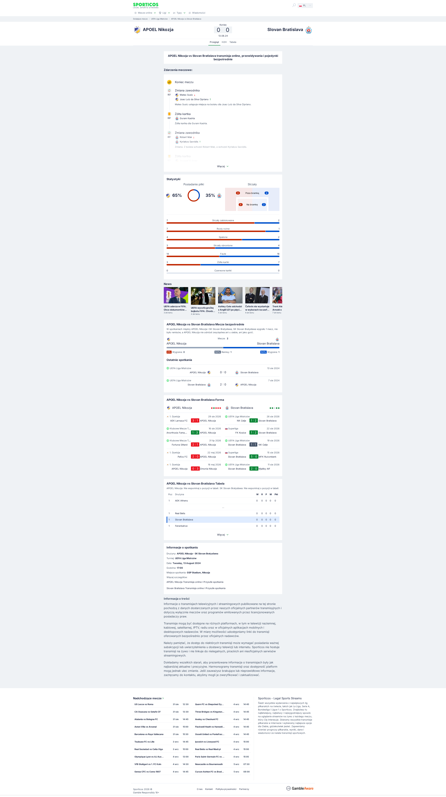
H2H (224, 42)
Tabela (232, 42)
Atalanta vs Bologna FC (146, 719)
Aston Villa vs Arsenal (145, 726)
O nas (199, 789)
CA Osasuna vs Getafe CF (147, 711)
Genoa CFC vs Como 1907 (147, 771)
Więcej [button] (221, 166)
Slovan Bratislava (268, 343)
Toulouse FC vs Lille (144, 741)
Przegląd (214, 42)
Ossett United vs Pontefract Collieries (211, 734)
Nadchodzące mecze (147, 698)
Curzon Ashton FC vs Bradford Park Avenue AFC (211, 771)
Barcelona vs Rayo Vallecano (148, 734)
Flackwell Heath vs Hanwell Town (211, 726)
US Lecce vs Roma (143, 704)
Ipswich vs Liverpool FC (207, 741)
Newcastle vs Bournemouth (209, 764)
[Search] (294, 5)
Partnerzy (244, 789)
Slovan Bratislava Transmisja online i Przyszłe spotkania (196, 588)
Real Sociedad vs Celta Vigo (148, 749)
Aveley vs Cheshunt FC (206, 719)
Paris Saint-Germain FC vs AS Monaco (211, 756)
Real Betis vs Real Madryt (208, 749)
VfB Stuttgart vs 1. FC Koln (147, 764)
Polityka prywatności (226, 789)
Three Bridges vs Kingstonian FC (211, 711)
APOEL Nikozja (176, 343)
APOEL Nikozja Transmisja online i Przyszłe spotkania (195, 582)
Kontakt (209, 789)
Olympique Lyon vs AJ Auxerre (150, 756)
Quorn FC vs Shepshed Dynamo (211, 704)
